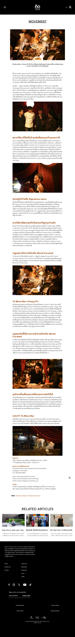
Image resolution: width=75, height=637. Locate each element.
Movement (24, 567)
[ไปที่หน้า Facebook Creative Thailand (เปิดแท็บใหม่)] (9, 585)
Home (6, 563)
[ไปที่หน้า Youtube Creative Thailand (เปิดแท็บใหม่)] (24, 585)
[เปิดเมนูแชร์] (69, 478)
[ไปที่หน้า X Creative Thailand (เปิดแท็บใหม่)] (19, 585)
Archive (7, 570)
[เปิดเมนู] (5, 7)
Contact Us (8, 567)
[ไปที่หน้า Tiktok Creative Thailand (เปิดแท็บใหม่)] (30, 585)
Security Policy (55, 611)
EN (66, 7)
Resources (24, 570)
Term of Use (20, 611)
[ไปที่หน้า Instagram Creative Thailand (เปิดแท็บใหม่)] (14, 585)
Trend (22, 576)
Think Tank (24, 563)
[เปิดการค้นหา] (70, 7)
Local (22, 573)
